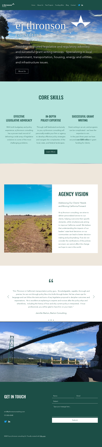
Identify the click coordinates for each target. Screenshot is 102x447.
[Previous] (8, 296)
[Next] (94, 296)
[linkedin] (82, 5)
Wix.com (43, 436)
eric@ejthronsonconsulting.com (14, 412)
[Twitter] (79, 5)
